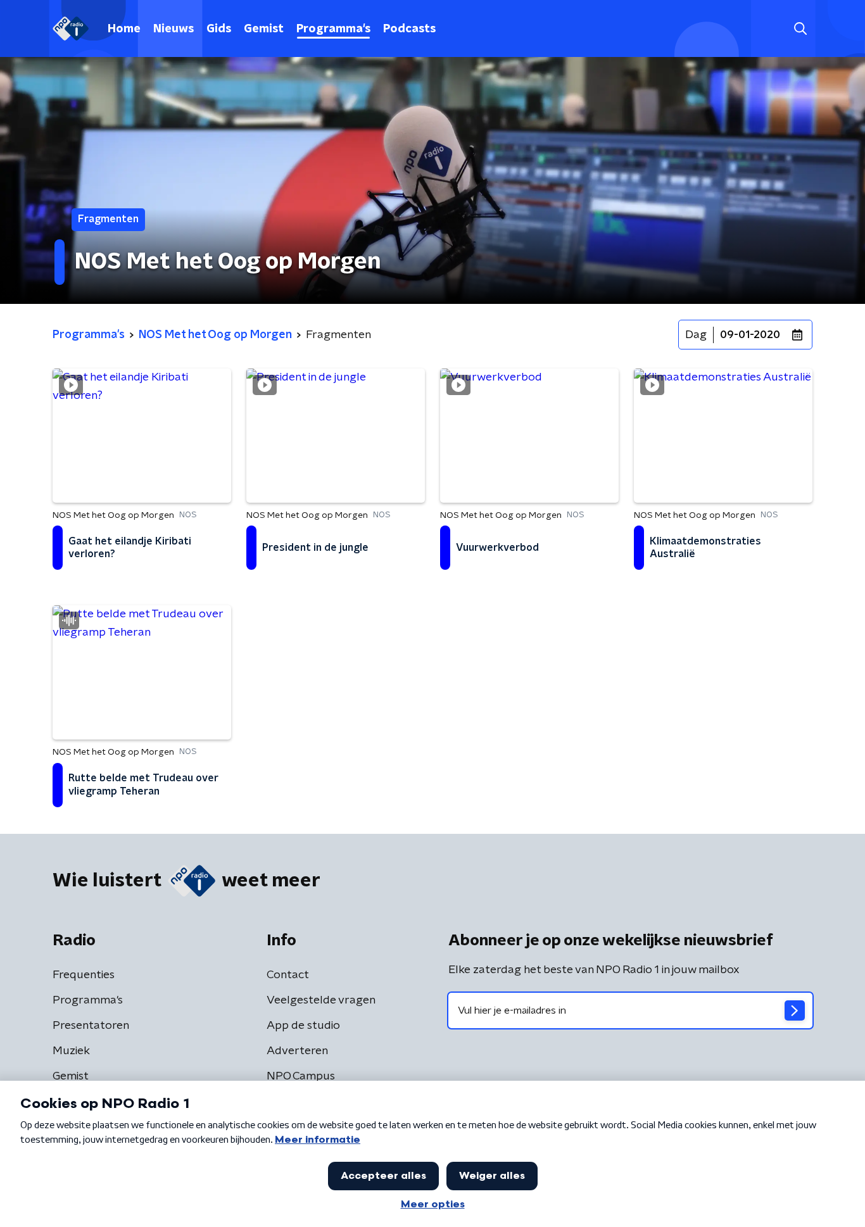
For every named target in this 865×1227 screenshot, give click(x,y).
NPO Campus (301, 1076)
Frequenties (84, 975)
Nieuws (173, 29)
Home (124, 29)
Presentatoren (91, 1025)
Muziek (71, 1051)
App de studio (303, 1025)
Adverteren (297, 1051)
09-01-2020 (750, 335)
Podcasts (409, 29)
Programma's (333, 29)
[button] (800, 29)
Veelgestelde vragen (321, 1000)
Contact (288, 975)
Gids (218, 29)
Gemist (264, 29)
